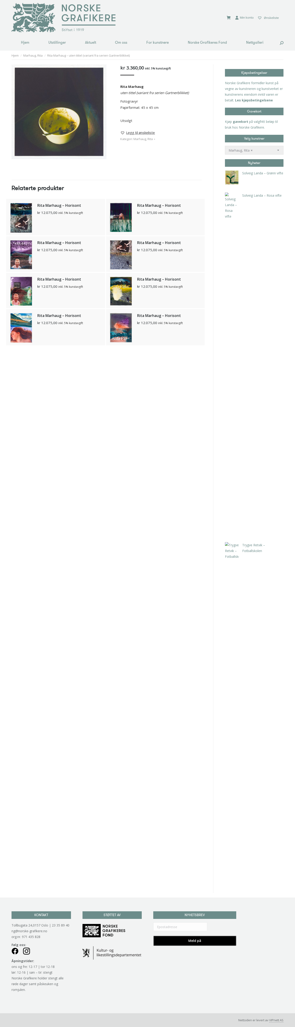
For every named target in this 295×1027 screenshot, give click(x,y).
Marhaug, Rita (143, 139)
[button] (137, 132)
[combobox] (254, 150)
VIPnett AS (276, 1020)
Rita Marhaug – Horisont (59, 205)
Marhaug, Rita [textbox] (241, 150)
